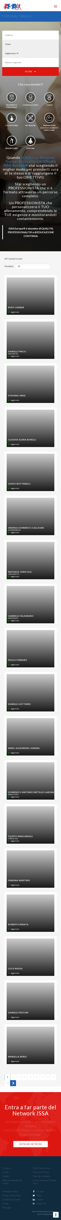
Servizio (5, 1172)
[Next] (13, 1083)
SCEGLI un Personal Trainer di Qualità (30, 161)
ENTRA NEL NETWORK (30, 1144)
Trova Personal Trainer (41, 1168)
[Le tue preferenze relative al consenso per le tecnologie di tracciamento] (56, 1215)
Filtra (28, 71)
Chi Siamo (6, 1168)
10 (8, 1083)
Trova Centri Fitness (41, 1172)
